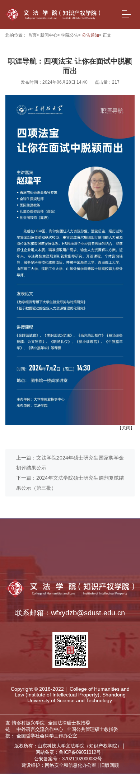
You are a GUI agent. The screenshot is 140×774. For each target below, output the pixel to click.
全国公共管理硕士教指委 (97, 560)
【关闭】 (126, 427)
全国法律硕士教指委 (72, 552)
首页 (32, 35)
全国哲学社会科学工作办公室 (41, 568)
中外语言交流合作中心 (34, 560)
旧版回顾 (109, 765)
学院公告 (69, 35)
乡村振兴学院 (24, 552)
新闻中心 (48, 35)
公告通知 (90, 35)
